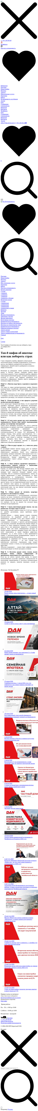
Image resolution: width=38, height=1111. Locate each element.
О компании (4, 104)
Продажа (3, 87)
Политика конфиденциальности (11, 1023)
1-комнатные (5, 303)
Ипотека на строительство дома (11, 325)
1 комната (4, 293)
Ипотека (3, 91)
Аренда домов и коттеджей (9, 331)
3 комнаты (4, 296)
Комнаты (3, 310)
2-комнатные (5, 305)
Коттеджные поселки (7, 320)
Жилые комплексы (7, 318)
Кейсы (3, 97)
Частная (3, 311)
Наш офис (4, 1001)
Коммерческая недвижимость (10, 321)
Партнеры (4, 96)
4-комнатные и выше (7, 308)
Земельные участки (7, 316)
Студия (3, 291)
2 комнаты (4, 294)
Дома (2, 313)
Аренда (3, 92)
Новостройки (5, 89)
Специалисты (5, 106)
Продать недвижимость (8, 48)
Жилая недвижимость (7, 315)
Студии (3, 301)
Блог (2, 102)
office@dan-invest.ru (7, 123)
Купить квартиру (6, 289)
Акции (3, 101)
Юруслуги (8, 283)
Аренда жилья (5, 330)
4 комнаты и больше (7, 298)
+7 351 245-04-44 (6, 40)
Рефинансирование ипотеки (10, 328)
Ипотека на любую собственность (11, 323)
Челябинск (4, 44)
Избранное (4, 86)
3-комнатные (5, 306)
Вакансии (4, 107)
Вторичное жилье (6, 300)
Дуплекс (10, 1109)
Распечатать (4, 998)
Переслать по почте (14, 998)
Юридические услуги (7, 94)
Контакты (4, 109)
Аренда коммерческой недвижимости (12, 333)
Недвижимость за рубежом (9, 99)
